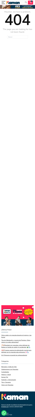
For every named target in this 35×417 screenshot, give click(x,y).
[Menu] (3, 2)
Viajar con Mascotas (7, 385)
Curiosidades (5, 372)
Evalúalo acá (5, 407)
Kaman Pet (4, 377)
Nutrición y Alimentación (8, 380)
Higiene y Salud (6, 374)
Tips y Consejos (6, 382)
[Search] (26, 2)
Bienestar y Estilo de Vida (9, 367)
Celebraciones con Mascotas (9, 369)
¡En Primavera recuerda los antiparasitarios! (14, 355)
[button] (4, 413)
